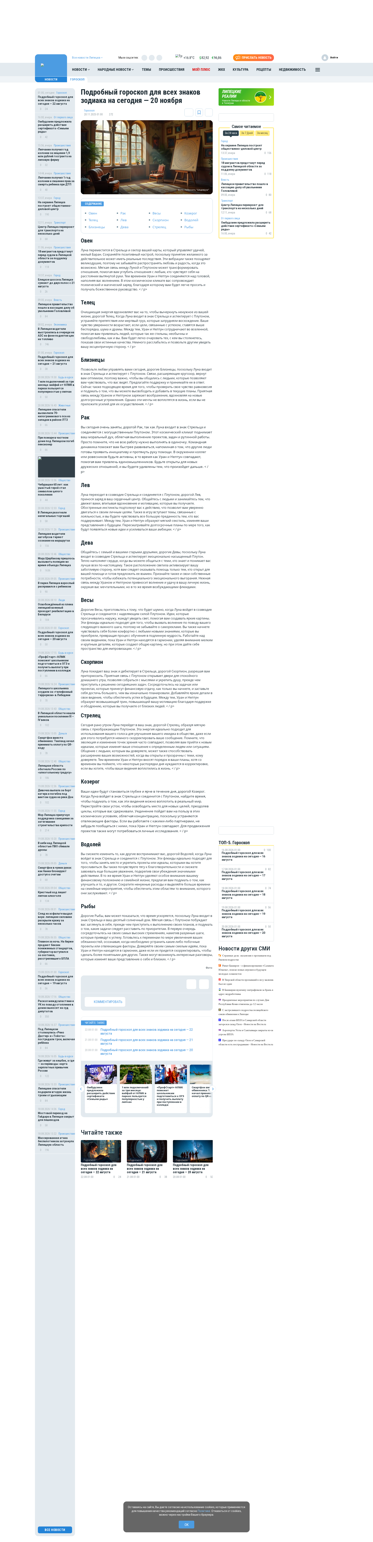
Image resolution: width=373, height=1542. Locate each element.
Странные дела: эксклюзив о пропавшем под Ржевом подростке (245, 957)
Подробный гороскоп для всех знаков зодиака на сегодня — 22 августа (55, 100)
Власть (58, 299)
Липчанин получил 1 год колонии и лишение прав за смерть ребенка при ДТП (56, 181)
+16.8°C (188, 58)
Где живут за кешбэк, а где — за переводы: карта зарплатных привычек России (56, 1065)
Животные (64, 405)
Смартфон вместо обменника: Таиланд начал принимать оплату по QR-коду (56, 743)
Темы (146, 69)
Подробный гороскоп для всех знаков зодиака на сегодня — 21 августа (55, 360)
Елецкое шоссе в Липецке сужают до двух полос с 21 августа (56, 283)
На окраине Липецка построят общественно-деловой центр (54, 206)
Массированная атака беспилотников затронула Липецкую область (56, 1141)
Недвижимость (292, 69)
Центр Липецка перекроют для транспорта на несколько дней (56, 230)
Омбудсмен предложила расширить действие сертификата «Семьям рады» (54, 126)
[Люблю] (115, 984)
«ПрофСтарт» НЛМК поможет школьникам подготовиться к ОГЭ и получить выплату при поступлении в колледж (54, 663)
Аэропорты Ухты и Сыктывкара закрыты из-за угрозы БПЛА (246, 1032)
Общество (64, 480)
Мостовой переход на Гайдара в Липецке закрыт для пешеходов (56, 1116)
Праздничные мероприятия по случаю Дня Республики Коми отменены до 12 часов (244, 1002)
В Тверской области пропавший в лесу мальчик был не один (246, 981)
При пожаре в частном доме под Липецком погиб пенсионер (56, 441)
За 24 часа (231, 133)
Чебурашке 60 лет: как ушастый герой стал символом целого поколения (53, 489)
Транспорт (60, 222)
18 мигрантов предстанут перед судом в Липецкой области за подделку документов (55, 256)
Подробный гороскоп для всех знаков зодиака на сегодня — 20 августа (55, 636)
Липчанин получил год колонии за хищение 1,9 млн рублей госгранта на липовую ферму (54, 154)
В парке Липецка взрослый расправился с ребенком (56, 584)
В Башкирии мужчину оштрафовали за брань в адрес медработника (246, 991)
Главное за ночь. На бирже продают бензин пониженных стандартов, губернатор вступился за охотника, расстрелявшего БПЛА (55, 950)
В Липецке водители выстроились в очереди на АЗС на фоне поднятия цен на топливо (56, 334)
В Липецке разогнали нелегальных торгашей (54, 514)
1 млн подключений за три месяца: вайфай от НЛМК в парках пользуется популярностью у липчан (56, 386)
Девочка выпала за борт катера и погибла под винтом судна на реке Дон (55, 794)
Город (57, 198)
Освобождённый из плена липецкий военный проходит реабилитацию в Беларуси (56, 609)
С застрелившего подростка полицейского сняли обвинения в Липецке (243, 1012)
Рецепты (263, 69)
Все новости (55, 1530)
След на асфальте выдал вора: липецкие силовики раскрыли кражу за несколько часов (55, 918)
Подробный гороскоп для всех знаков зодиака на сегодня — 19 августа (55, 980)
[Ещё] (317, 70)
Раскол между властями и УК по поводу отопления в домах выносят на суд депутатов (56, 1006)
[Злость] (153, 984)
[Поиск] (331, 69)
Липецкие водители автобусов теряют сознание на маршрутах (54, 537)
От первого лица (63, 117)
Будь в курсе (65, 377)
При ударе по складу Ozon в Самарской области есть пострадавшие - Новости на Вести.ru (246, 1042)
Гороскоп (77, 79)
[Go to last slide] (81, 1089)
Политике (204, 1511)
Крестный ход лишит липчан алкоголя (52, 894)
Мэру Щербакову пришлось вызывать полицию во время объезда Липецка (56, 562)
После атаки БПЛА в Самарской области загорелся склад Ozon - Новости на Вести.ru (242, 1022)
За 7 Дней (247, 133)
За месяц (262, 133)
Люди (61, 600)
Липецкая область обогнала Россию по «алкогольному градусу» (55, 769)
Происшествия (171, 69)
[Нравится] (89, 984)
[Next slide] (212, 1089)
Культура (240, 69)
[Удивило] (127, 984)
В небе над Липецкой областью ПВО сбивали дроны (54, 846)
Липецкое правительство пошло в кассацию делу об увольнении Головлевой (56, 308)
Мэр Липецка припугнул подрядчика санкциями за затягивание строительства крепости (55, 820)
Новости (80, 69)
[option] (101, 1164)
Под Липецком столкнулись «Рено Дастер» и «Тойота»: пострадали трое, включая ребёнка (56, 1036)
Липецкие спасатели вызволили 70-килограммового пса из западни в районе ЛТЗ (54, 414)
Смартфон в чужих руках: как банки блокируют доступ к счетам (55, 871)
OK (187, 1524)
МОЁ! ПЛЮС (201, 69)
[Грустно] (140, 984)
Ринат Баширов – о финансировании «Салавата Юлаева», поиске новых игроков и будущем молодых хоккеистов (246, 969)
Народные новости (115, 69)
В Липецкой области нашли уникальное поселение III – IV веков (56, 716)
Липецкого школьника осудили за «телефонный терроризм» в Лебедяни (55, 692)
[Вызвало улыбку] (102, 984)
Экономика (60, 324)
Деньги (62, 733)
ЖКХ (221, 69)
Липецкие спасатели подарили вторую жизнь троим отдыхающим (54, 1092)
